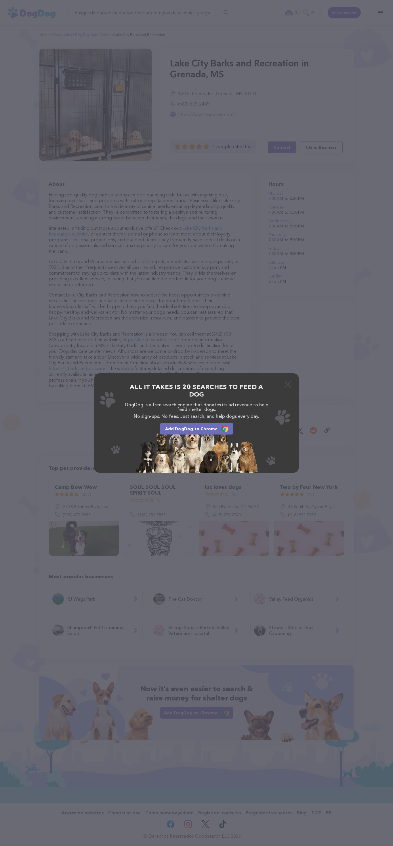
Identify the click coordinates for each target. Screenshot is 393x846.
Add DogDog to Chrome (191, 428)
